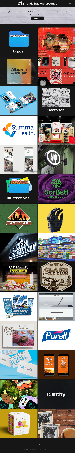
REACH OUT (37, 18)
